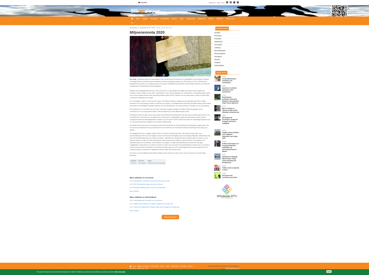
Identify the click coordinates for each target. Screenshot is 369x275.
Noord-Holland (219, 53)
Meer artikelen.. (134, 191)
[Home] (145, 11)
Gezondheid (165, 18)
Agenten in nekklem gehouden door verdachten (229, 90)
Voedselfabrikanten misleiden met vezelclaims (229, 80)
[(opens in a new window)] (227, 2)
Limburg (217, 47)
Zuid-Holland (142, 163)
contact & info (212, 2)
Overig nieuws (170, 217)
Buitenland (201, 18)
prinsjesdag (161, 163)
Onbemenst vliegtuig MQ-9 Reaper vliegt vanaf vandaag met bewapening (156, 207)
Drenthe (217, 33)
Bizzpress (220, 18)
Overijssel (218, 56)
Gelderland (218, 41)
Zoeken (132, 23)
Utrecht (217, 59)
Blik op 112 (230, 18)
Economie (154, 18)
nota (155, 163)
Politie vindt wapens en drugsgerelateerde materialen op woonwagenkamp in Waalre (230, 147)
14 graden (143, 2)
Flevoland (218, 36)
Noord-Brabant (219, 50)
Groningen (218, 44)
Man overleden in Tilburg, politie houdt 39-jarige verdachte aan (230, 110)
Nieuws (211, 18)
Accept (329, 271)
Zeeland (217, 62)
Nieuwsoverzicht (132, 19)
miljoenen (151, 163)
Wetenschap (191, 18)
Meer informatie (120, 272)
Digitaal (145, 18)
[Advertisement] (170, 187)
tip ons (223, 2)
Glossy (174, 18)
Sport (181, 18)
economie (133, 163)
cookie (218, 2)
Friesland (217, 39)
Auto (137, 18)
